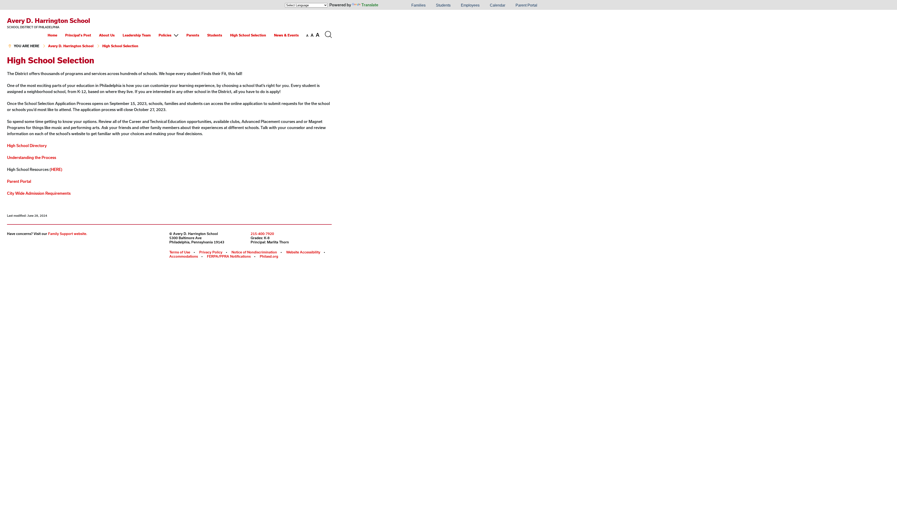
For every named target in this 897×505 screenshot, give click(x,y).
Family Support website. (67, 234)
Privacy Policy (210, 252)
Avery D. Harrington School (48, 20)
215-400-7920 (262, 234)
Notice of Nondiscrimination (254, 252)
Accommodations (183, 256)
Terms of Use (179, 252)
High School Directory (27, 145)
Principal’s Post (78, 35)
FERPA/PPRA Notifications (229, 256)
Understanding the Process (31, 157)
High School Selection (248, 35)
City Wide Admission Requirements (39, 193)
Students (443, 5)
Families (418, 5)
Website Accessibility (303, 252)
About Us (107, 35)
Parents (192, 35)
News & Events (286, 35)
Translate (369, 5)
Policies (165, 35)
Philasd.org (269, 256)
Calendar (497, 5)
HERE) (56, 169)
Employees (470, 5)
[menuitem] (390, 5)
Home (52, 35)
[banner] (169, 33)
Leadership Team (137, 35)
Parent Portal (526, 5)
